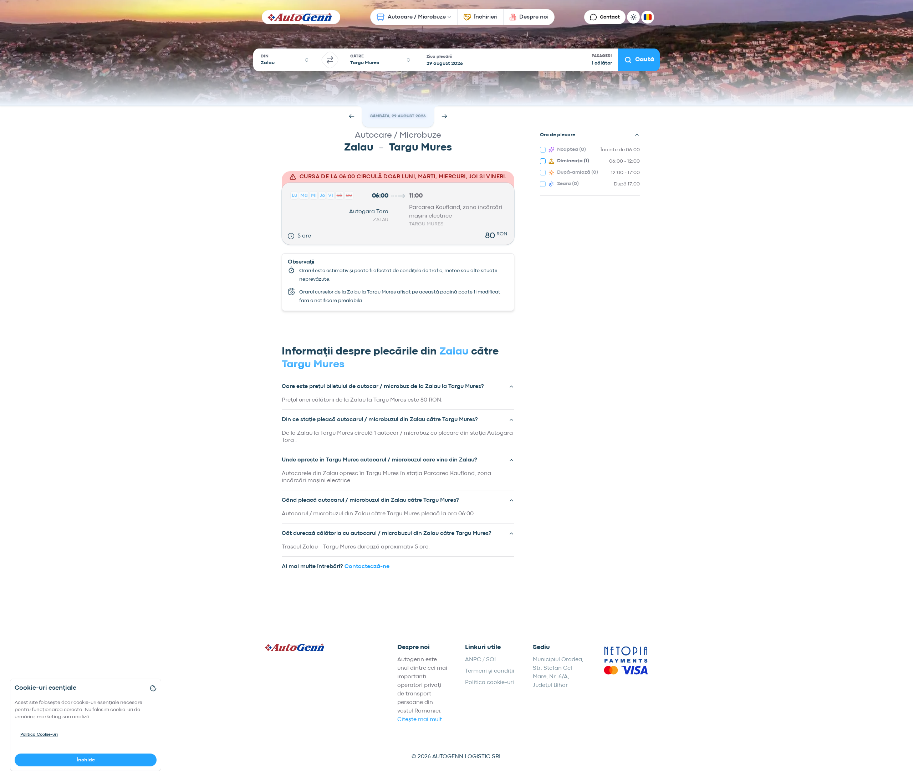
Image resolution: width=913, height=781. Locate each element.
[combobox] (285, 60)
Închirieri (486, 17)
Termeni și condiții (489, 671)
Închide (86, 760)
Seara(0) (568, 184)
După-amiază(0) (577, 172)
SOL (491, 659)
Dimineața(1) (573, 161)
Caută (644, 59)
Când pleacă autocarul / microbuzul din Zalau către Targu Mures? (370, 500)
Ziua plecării (439, 56)
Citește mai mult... (421, 719)
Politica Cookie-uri (39, 734)
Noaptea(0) (571, 149)
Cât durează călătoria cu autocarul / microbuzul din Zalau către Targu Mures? (386, 533)
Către (357, 56)
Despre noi (534, 17)
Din (265, 56)
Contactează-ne (367, 566)
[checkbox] (543, 150)
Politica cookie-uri (489, 682)
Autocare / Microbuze (417, 17)
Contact (610, 17)
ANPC (473, 659)
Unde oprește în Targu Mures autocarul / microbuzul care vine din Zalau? (379, 460)
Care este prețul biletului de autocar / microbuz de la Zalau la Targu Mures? (383, 386)
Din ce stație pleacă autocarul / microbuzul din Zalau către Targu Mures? (380, 419)
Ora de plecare (557, 135)
